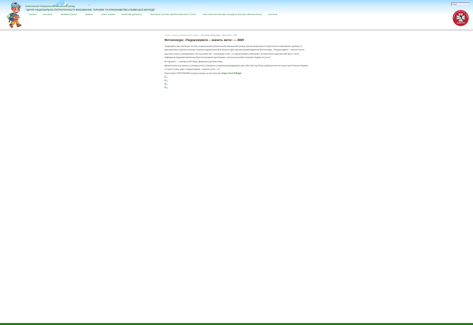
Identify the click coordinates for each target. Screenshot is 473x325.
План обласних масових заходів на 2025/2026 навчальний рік (232, 14)
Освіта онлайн (108, 14)
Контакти (272, 14)
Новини (89, 14)
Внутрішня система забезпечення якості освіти (173, 14)
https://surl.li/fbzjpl (231, 73)
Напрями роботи (69, 14)
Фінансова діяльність (131, 14)
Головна (32, 14)
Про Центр (47, 14)
